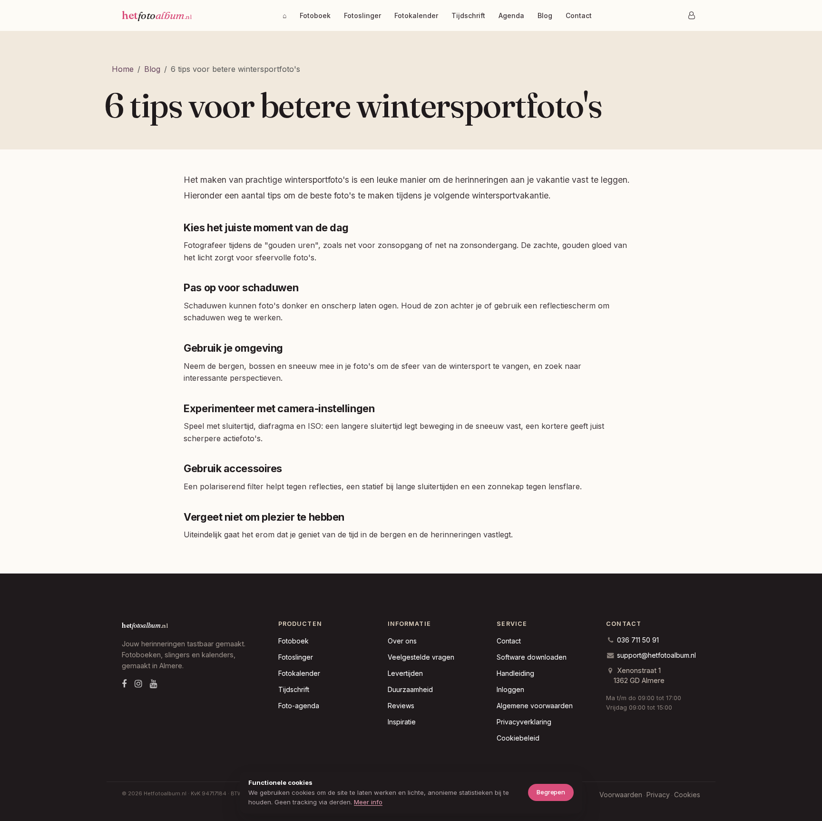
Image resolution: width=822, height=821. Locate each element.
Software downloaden (532, 657)
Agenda (511, 15)
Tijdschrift (468, 15)
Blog (545, 15)
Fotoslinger (362, 15)
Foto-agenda (298, 706)
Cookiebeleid (518, 738)
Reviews (401, 706)
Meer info (368, 802)
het (156, 15)
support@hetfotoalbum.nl (656, 655)
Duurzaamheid (410, 689)
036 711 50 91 (638, 640)
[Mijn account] (691, 15)
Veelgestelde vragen (421, 657)
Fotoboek (315, 15)
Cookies (687, 795)
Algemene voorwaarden (535, 706)
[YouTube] (153, 684)
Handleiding (515, 673)
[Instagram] (138, 684)
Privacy (658, 795)
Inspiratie (402, 722)
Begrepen (551, 792)
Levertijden (405, 673)
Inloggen (510, 689)
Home (123, 69)
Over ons (402, 641)
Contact (579, 15)
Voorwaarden (620, 795)
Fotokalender (416, 15)
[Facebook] (124, 684)
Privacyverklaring (524, 722)
